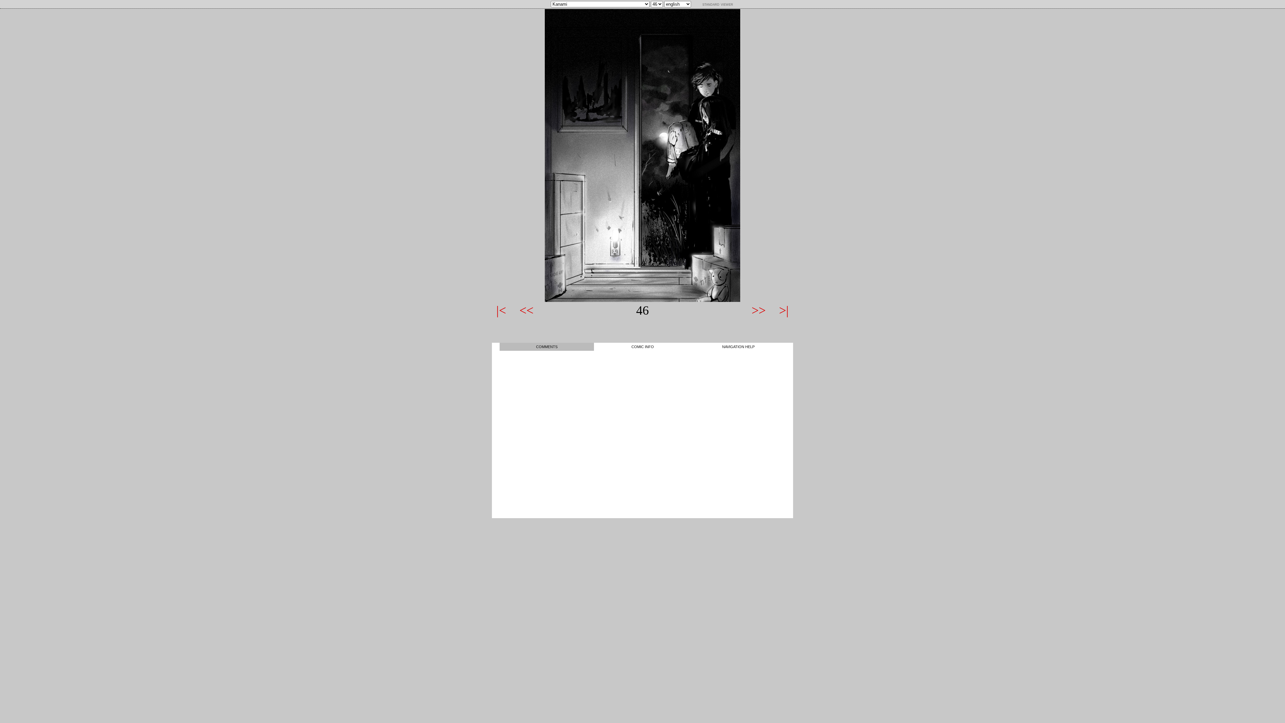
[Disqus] (642, 434)
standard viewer (717, 4)
